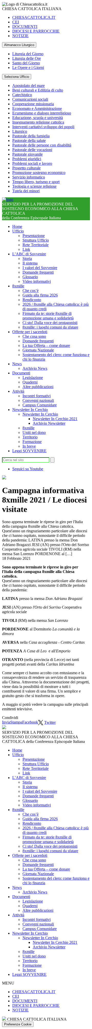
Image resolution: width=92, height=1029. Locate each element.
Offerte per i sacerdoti (29, 332)
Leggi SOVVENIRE (29, 451)
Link (26, 249)
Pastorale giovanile (27, 154)
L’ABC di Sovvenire (29, 254)
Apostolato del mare (28, 85)
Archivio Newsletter (49, 423)
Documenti (21, 373)
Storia (27, 258)
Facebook (30, 722)
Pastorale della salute (29, 140)
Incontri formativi (36, 396)
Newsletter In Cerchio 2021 (55, 419)
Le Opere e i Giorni (28, 67)
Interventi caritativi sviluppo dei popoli (43, 127)
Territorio (30, 437)
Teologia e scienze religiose (34, 186)
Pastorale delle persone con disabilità (41, 145)
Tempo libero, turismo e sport (36, 182)
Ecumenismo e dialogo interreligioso (41, 113)
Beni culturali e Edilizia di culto (37, 90)
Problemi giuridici (26, 159)
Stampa (16, 722)
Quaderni (30, 382)
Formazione (32, 441)
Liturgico (19, 131)
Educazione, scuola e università (37, 117)
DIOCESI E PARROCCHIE (36, 31)
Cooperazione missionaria (33, 104)
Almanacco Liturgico (19, 45)
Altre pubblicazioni (37, 387)
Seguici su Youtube (27, 469)
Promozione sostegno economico (38, 172)
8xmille (18, 286)
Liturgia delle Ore (26, 58)
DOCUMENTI (24, 26)
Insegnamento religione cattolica (38, 122)
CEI (15, 22)
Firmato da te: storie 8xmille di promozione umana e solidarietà (48, 315)
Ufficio (18, 231)
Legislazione (32, 377)
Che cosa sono (34, 336)
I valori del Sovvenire (39, 268)
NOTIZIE (20, 36)
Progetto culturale (26, 168)
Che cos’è (30, 290)
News (17, 364)
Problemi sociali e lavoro (32, 163)
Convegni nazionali (38, 400)
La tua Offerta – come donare (46, 345)
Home (17, 226)
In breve (29, 446)
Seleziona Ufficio (16, 77)
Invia (6, 722)
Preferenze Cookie (17, 1024)
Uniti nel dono (34, 432)
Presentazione (33, 235)
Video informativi (36, 281)
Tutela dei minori (26, 191)
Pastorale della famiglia (31, 136)
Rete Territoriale (35, 245)
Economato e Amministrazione (37, 108)
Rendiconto (31, 300)
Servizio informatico (28, 177)
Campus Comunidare (39, 405)
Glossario (30, 277)
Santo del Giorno (26, 63)
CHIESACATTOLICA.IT (33, 17)
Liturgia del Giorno (27, 54)
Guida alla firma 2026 (40, 295)
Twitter (50, 722)
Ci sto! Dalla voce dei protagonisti (49, 322)
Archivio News (34, 368)
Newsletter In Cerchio (30, 409)
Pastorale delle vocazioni (32, 150)
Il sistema (30, 263)
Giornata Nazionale (38, 350)
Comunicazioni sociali (30, 99)
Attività (18, 391)
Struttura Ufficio (35, 240)
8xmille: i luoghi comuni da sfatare (50, 327)
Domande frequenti (38, 272)
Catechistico (22, 95)
